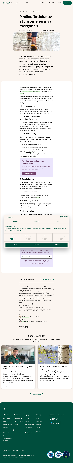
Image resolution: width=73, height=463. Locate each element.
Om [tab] (58, 221)
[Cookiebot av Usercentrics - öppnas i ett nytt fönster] (61, 217)
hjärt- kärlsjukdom (33, 91)
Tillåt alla (57, 244)
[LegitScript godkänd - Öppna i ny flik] (66, 454)
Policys (5, 435)
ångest (28, 189)
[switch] (28, 239)
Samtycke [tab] (15, 221)
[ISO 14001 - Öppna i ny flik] (58, 454)
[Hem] (20, 11)
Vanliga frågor (28, 424)
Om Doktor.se (6, 418)
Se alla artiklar (36, 394)
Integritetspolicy (15, 450)
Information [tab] (36, 221)
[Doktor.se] (6, 3)
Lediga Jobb (17, 418)
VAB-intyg (38, 431)
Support (27, 421)
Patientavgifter (28, 427)
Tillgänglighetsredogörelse (30, 433)
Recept (37, 418)
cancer (22, 93)
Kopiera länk (45, 279)
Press (4, 421)
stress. (38, 197)
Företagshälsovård (8, 430)
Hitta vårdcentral (29, 173)
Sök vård (67, 3)
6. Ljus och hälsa (23, 305)
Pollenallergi (39, 421)
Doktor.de (5, 427)
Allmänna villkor (6, 450)
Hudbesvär (38, 424)
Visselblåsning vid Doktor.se (7, 439)
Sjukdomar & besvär (30, 430)
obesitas (28, 152)
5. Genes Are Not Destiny (25, 304)
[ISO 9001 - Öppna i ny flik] (50, 454)
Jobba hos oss (17, 421)
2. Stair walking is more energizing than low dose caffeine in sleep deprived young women (35, 289)
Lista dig (27, 418)
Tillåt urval (36, 244)
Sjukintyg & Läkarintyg (38, 428)
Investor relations (7, 424)
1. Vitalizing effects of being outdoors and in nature (31, 286)
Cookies (22, 450)
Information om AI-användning (10, 452)
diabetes (25, 91)
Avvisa (15, 244)
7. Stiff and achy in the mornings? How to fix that (31, 307)
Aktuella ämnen (27, 11)
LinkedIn (16, 424)
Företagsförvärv (7, 433)
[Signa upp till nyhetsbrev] (50, 257)
